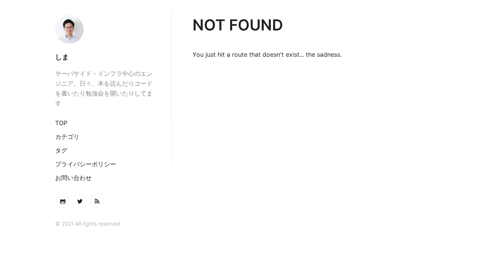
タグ (61, 150)
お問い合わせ (73, 178)
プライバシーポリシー (85, 164)
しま (62, 57)
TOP (61, 123)
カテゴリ (67, 136)
